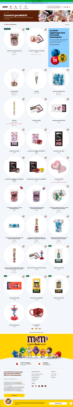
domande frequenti (35, 377)
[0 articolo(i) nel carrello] (70, 7)
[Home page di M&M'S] (5, 7)
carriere (52, 375)
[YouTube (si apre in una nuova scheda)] (42, 386)
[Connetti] (67, 7)
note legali (53, 377)
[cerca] (63, 7)
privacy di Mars (18, 383)
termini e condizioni (35, 375)
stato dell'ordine (35, 379)
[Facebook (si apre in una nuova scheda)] (35, 386)
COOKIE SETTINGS (58, 403)
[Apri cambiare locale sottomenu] (65, 7)
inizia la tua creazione (54, 44)
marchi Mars (7, 388)
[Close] (71, 403)
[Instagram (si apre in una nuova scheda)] (32, 386)
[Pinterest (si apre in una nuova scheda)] (45, 386)
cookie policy (26, 403)
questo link (20, 390)
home (5, 12)
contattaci (34, 380)
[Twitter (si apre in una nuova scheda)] (39, 386)
